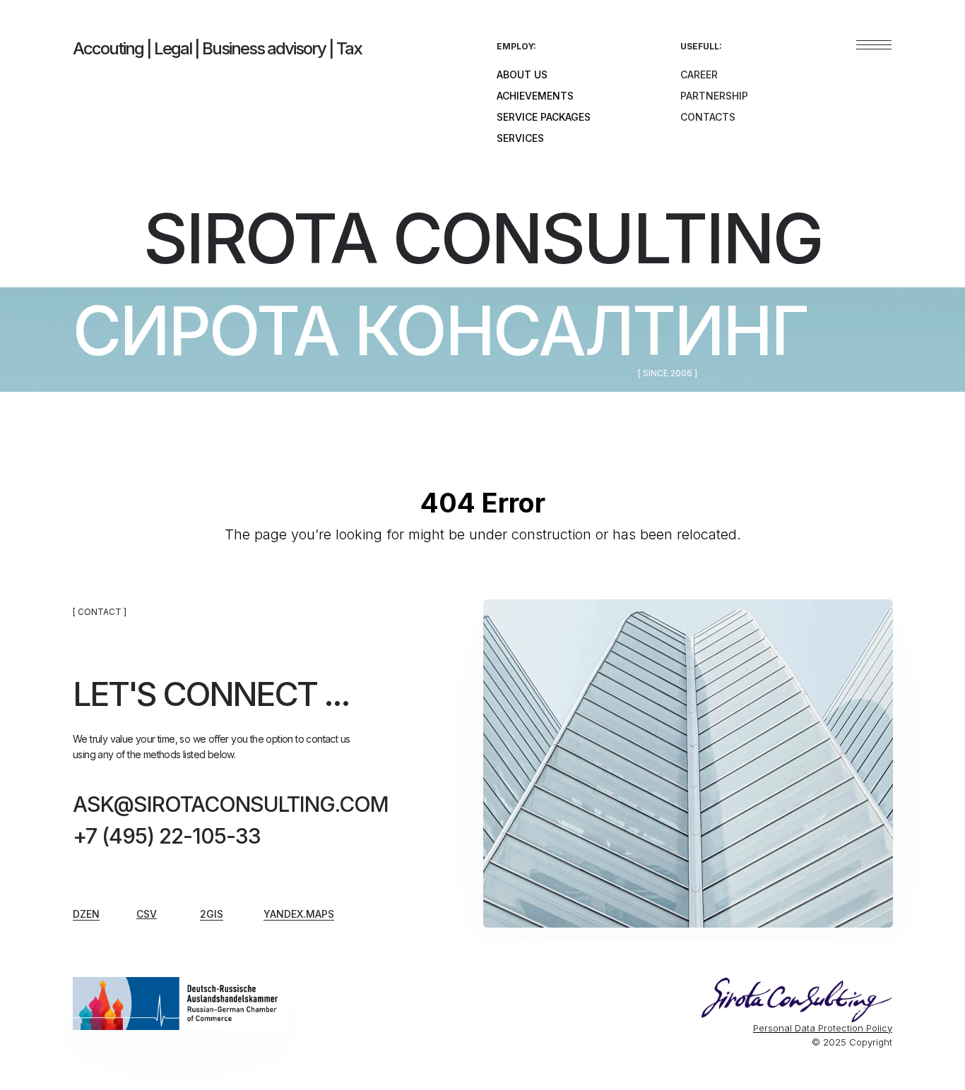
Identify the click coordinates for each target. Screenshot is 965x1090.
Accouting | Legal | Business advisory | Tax (217, 48)
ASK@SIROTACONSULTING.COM (231, 804)
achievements (535, 96)
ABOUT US (522, 74)
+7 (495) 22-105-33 (167, 836)
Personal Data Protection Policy (822, 1028)
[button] (146, 914)
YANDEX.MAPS (299, 914)
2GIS (211, 914)
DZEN (86, 914)
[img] (179, 1003)
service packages (544, 117)
